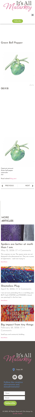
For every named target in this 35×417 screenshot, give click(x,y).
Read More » (4, 262)
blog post (13, 178)
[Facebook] (14, 377)
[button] (32, 14)
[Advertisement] (17, 118)
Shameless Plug (10, 286)
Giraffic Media (17, 413)
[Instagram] (20, 377)
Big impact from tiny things (17, 324)
